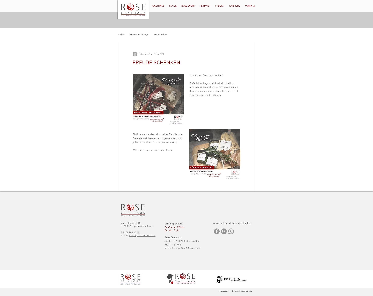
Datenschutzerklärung (242, 291)
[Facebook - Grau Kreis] (217, 231)
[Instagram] (224, 231)
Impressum (224, 291)
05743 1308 (132, 232)
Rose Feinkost (160, 34)
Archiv (121, 34)
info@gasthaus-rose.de (142, 235)
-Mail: (125, 235)
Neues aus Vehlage (139, 34)
